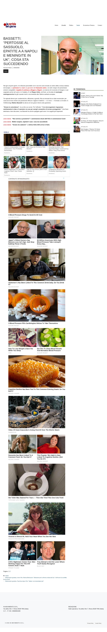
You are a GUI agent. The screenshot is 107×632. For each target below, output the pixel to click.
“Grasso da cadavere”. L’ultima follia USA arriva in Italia (30, 125)
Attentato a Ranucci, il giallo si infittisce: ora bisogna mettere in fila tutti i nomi (92, 113)
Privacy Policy (90, 623)
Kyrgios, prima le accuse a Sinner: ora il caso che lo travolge (92, 96)
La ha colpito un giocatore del (28, 88)
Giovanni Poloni (7, 67)
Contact (100, 25)
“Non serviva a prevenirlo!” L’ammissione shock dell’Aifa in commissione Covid (38, 119)
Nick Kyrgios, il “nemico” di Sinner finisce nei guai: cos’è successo (90, 129)
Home (56, 25)
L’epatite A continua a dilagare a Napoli (29, 90)
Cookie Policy (98, 623)
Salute (78, 25)
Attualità (63, 25)
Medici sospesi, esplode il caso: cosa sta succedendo (29, 122)
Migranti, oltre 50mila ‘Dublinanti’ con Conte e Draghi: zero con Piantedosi (91, 104)
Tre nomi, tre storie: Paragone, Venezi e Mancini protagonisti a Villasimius (92, 121)
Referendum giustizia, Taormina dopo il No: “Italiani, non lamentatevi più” (24, 581)
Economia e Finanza (88, 25)
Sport (83, 93)
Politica (71, 25)
